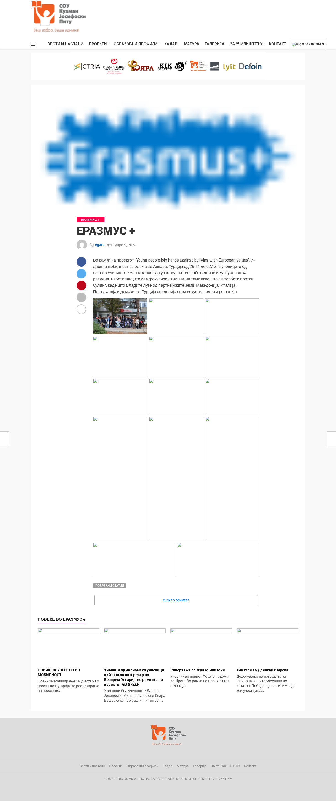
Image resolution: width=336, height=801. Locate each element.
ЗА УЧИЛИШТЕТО (246, 44)
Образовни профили (135, 44)
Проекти (98, 44)
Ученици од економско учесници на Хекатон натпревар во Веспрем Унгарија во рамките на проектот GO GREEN (134, 677)
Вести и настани (65, 44)
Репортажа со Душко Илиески (197, 670)
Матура (191, 44)
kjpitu (99, 245)
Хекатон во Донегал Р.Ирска (262, 670)
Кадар (170, 44)
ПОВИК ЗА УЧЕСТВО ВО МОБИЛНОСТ (59, 672)
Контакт (277, 44)
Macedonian (312, 44)
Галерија (214, 44)
